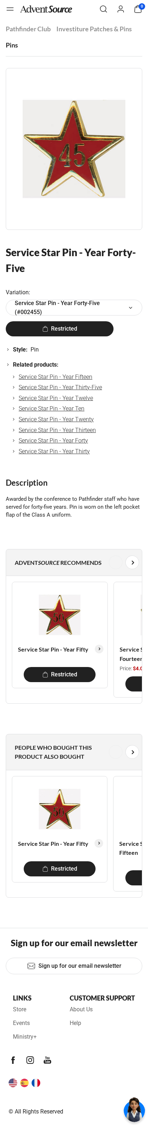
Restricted (64, 328)
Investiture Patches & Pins (94, 29)
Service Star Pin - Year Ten (51, 408)
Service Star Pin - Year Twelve (56, 398)
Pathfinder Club (28, 29)
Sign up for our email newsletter (79, 965)
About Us (81, 1009)
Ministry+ (25, 1036)
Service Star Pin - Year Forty (53, 440)
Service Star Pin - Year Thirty (54, 451)
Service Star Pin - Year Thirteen (57, 430)
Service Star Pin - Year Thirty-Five (60, 387)
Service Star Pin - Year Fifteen (55, 376)
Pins (12, 45)
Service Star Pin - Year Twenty (56, 419)
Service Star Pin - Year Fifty (53, 649)
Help (75, 1023)
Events (21, 1023)
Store (19, 1009)
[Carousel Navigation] (72, 562)
